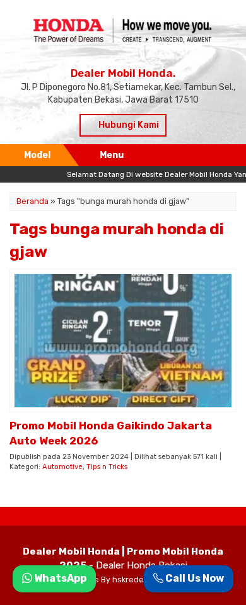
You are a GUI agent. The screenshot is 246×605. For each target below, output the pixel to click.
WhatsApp (59, 578)
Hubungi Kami (128, 125)
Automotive (62, 467)
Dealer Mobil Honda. (123, 73)
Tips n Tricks (106, 467)
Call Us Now (193, 578)
